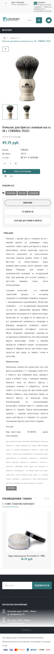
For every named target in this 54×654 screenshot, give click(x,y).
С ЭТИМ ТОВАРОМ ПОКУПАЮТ (18, 504)
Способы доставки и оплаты (28, 220)
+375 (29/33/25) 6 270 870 (42, 11)
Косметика (11, 193)
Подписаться (42, 585)
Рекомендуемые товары (17, 498)
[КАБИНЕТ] (5, 3)
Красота (14, 38)
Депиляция (33, 193)
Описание (27, 203)
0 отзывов (16, 137)
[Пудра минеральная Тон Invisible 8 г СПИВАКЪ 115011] (27, 531)
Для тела (22, 193)
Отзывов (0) (27, 211)
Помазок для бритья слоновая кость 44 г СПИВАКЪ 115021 (26, 41)
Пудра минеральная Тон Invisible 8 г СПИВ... (27, 556)
